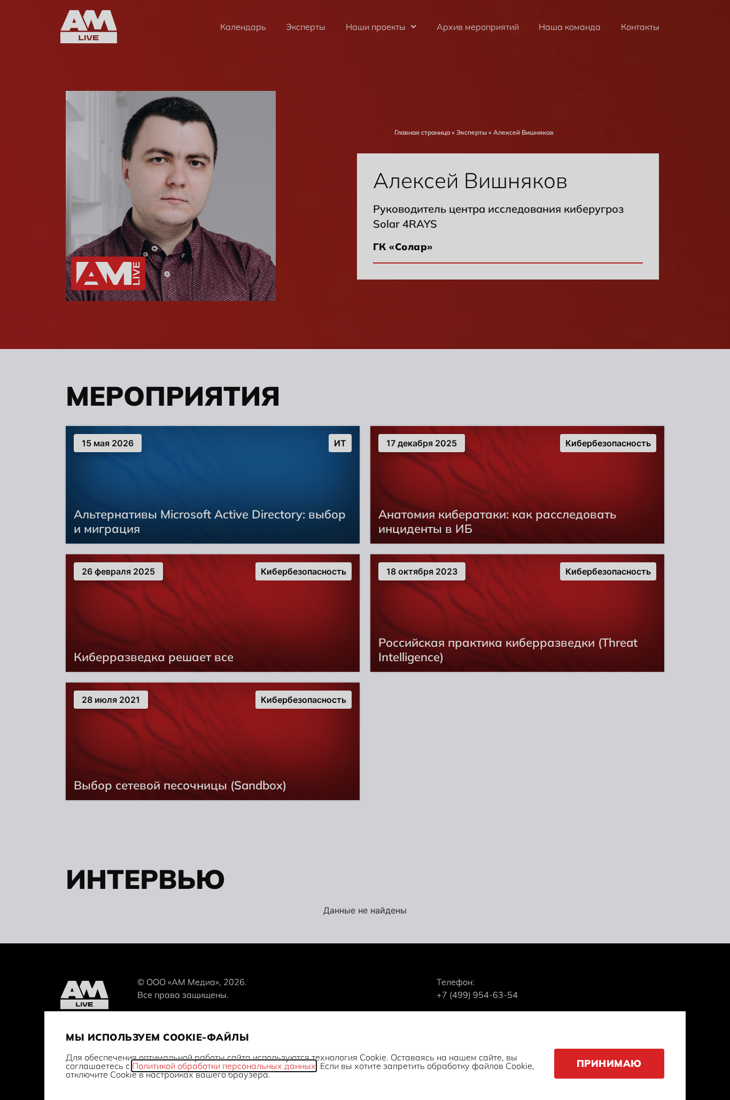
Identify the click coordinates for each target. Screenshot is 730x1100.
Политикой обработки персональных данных (224, 1065)
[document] (365, 550)
